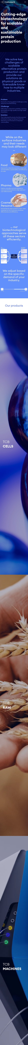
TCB (8, 444)
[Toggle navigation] (25, 2)
